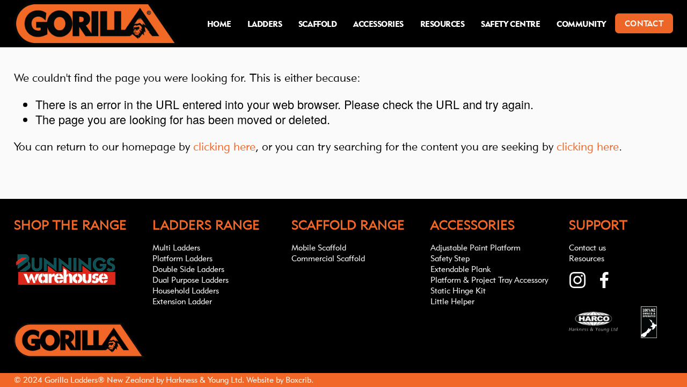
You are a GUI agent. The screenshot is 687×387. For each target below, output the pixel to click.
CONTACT (644, 23)
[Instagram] (577, 280)
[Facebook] (604, 280)
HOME (219, 24)
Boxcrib (298, 380)
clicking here (224, 146)
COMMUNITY (581, 24)
